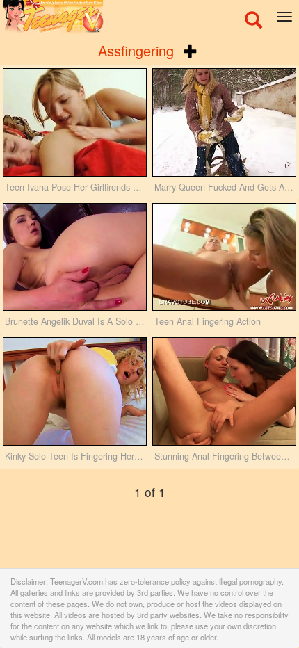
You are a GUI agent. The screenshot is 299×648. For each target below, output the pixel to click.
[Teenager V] (149, 17)
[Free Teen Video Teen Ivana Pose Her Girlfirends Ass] (75, 122)
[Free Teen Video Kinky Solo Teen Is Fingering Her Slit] (75, 391)
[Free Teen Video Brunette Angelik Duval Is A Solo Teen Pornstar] (75, 257)
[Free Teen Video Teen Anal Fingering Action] (224, 257)
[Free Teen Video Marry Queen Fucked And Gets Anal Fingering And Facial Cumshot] (224, 122)
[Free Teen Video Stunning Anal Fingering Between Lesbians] (224, 391)
